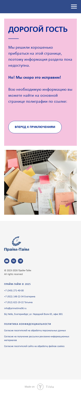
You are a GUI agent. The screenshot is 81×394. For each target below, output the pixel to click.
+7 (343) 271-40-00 (14, 290)
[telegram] (20, 261)
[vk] (13, 261)
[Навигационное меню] (74, 7)
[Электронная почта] (6, 261)
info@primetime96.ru (15, 308)
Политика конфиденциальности (27, 324)
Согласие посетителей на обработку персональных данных (35, 330)
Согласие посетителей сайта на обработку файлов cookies (34, 346)
